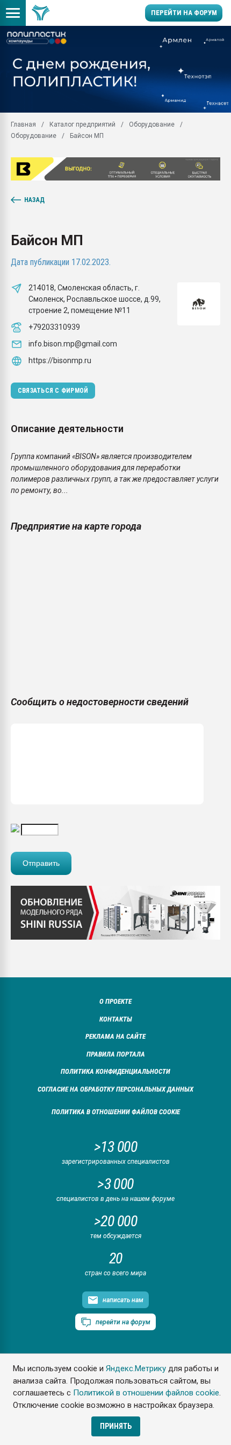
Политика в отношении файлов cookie (116, 1112)
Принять (116, 1426)
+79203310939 (54, 327)
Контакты (115, 1019)
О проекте (115, 1001)
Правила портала (115, 1054)
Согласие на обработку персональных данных (115, 1089)
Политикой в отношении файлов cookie (146, 1393)
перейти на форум (123, 1322)
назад (34, 200)
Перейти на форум (184, 13)
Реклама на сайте (115, 1036)
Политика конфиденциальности (115, 1071)
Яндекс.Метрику (136, 1368)
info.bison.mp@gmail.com (72, 343)
